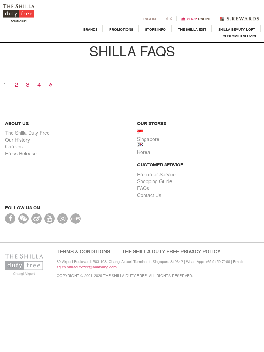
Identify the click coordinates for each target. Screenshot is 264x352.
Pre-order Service (156, 174)
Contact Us (149, 194)
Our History (17, 139)
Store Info (155, 29)
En (150, 18)
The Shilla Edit (192, 29)
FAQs (143, 188)
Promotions (121, 29)
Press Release (21, 153)
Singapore (148, 138)
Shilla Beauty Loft (236, 29)
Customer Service (240, 36)
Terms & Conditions (83, 251)
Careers (14, 146)
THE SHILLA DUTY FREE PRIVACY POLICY (171, 251)
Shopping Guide (154, 181)
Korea (143, 151)
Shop (199, 18)
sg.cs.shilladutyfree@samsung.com (87, 267)
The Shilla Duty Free (27, 132)
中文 (169, 18)
